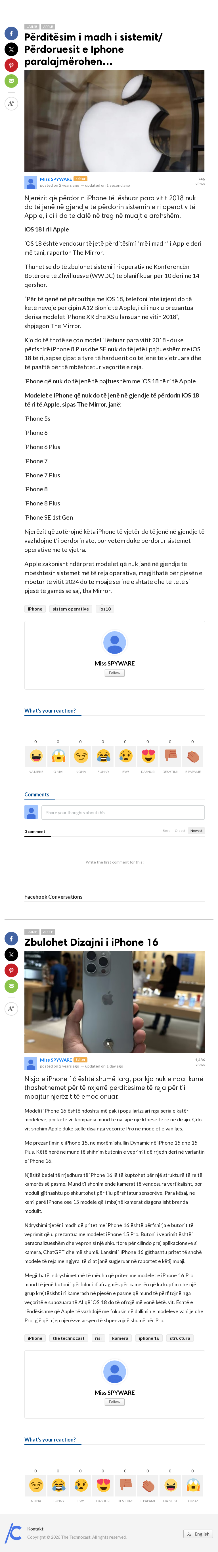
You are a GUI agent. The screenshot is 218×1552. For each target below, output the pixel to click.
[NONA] (80, 756)
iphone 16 (149, 1338)
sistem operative (71, 608)
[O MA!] (58, 756)
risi (98, 1338)
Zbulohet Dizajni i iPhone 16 (91, 942)
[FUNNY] (103, 756)
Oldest (180, 830)
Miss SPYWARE (56, 179)
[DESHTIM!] (170, 756)
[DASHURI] (147, 756)
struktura (180, 1338)
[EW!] (125, 756)
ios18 (105, 608)
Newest (196, 830)
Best (166, 830)
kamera (120, 1338)
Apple (48, 26)
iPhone (35, 608)
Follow (114, 672)
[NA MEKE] (35, 756)
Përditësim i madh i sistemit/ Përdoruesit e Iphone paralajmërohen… (93, 49)
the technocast (69, 1338)
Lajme (32, 26)
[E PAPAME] (192, 756)
